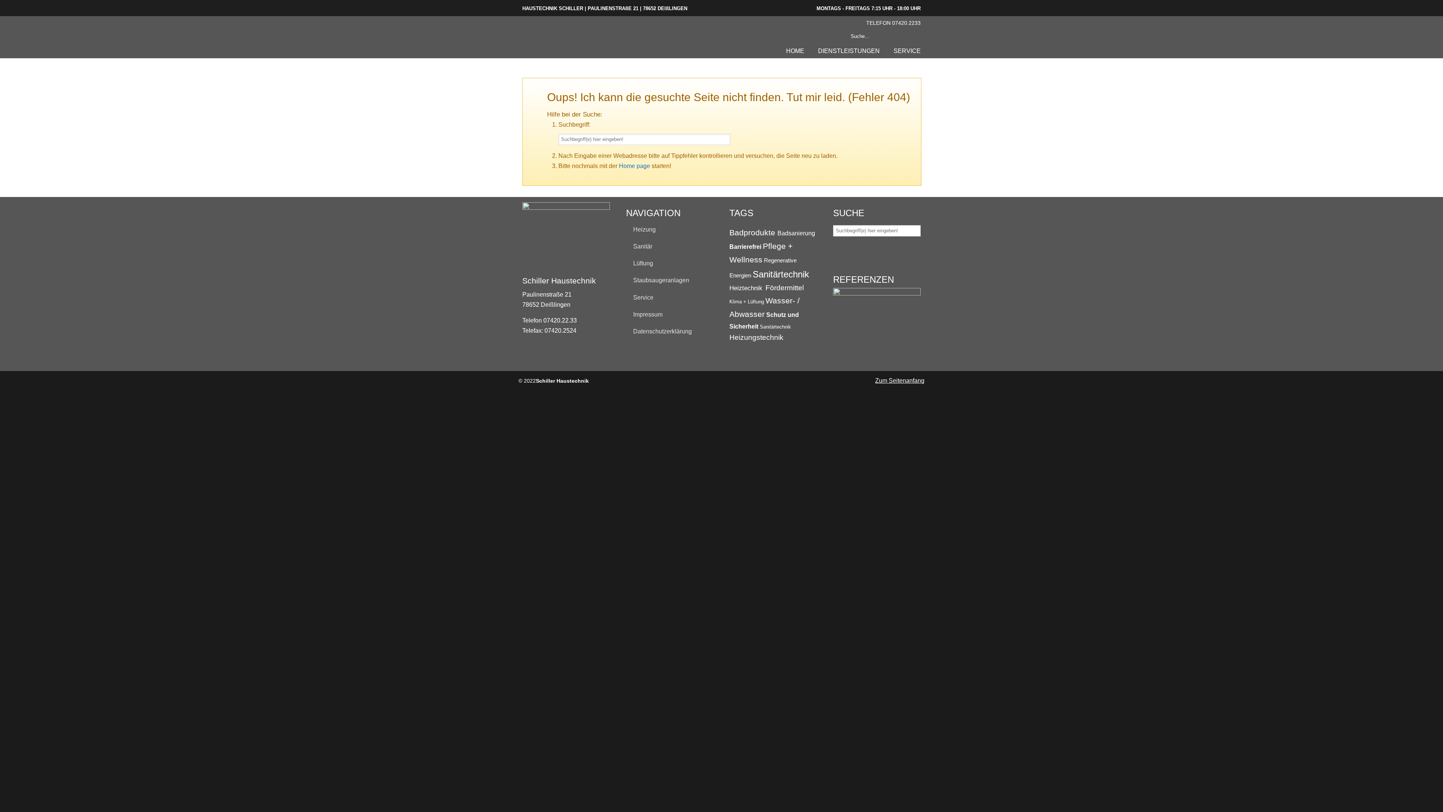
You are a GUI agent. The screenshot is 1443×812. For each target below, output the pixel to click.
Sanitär (642, 246)
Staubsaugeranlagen (661, 280)
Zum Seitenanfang (899, 380)
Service (643, 297)
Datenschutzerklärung (662, 331)
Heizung (644, 229)
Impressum (648, 314)
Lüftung (643, 263)
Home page (634, 166)
